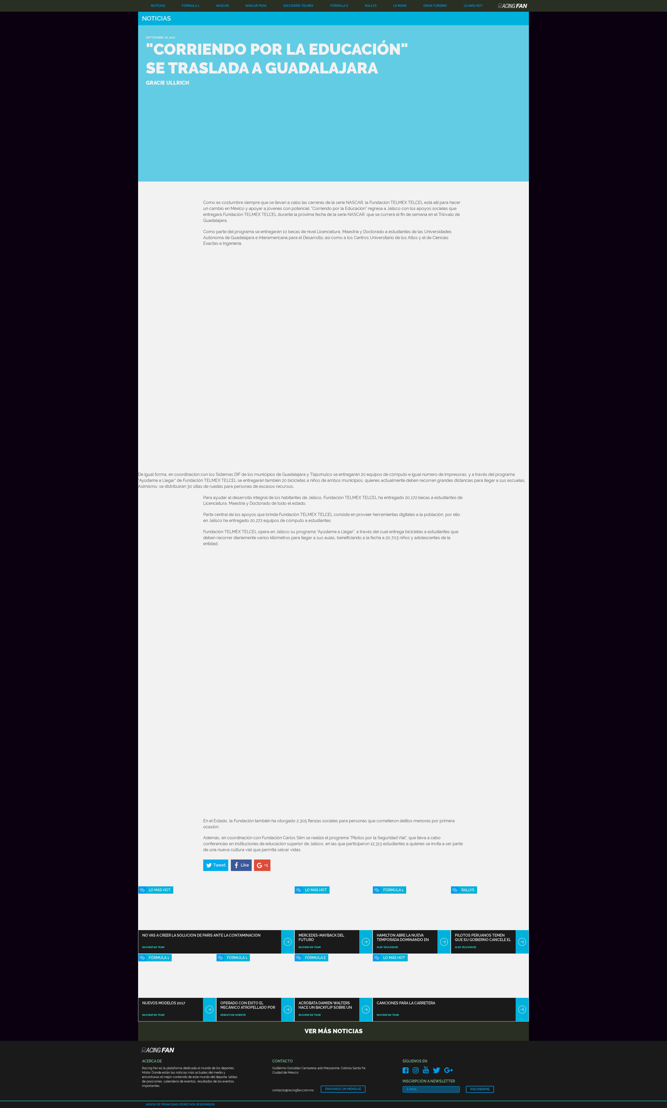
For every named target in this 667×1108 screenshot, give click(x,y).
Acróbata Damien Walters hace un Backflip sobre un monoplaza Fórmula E (325, 1005)
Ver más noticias (334, 1031)
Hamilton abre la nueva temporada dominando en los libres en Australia (403, 937)
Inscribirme (480, 1089)
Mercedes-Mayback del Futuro (321, 937)
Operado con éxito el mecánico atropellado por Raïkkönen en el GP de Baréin (248, 1005)
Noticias (158, 6)
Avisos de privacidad (162, 1104)
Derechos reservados (197, 1104)
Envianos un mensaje (343, 1089)
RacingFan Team (153, 947)
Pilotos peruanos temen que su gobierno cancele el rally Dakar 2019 (483, 937)
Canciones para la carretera (406, 1003)
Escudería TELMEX (298, 6)
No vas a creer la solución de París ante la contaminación (201, 935)
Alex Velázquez (387, 947)
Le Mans (399, 6)
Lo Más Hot (473, 6)
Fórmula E (339, 6)
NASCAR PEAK (256, 6)
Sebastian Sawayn (233, 1015)
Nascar (222, 6)
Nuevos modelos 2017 (163, 1003)
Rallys (370, 6)
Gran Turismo (435, 6)
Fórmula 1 (190, 6)
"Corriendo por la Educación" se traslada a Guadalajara (277, 58)
